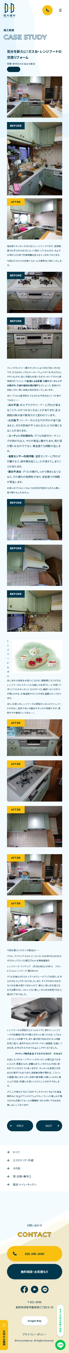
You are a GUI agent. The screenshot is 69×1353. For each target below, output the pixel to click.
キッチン (13, 69)
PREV (20, 1126)
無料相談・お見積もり (34, 1271)
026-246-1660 (34, 1253)
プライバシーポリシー (34, 1334)
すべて (16, 1152)
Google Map (35, 1320)
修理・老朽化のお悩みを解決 (21, 63)
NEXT (48, 1126)
